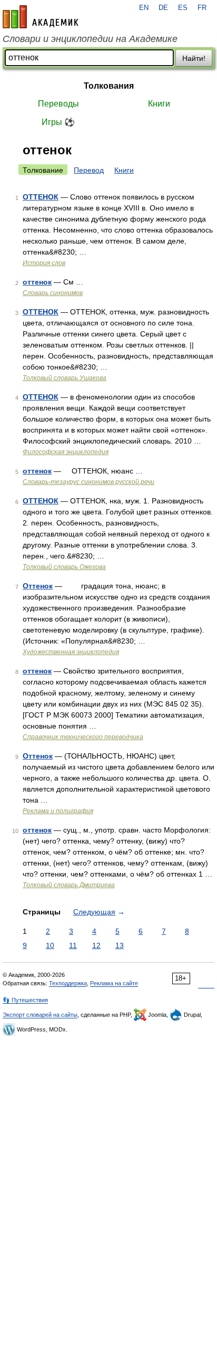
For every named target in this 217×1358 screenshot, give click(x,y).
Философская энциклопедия (65, 452)
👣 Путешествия (25, 1000)
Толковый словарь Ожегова (64, 567)
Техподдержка (68, 983)
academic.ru (40, 16)
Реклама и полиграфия (58, 811)
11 (73, 945)
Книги (159, 103)
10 (50, 945)
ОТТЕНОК (40, 197)
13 (119, 945)
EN (144, 8)
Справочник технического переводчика (83, 737)
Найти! (193, 58)
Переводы (58, 103)
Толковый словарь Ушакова (64, 378)
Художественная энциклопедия (71, 652)
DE (163, 8)
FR (202, 8)
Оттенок (38, 586)
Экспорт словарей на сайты (40, 1015)
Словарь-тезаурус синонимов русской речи (88, 482)
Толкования (109, 85)
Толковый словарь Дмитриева (69, 885)
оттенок (37, 282)
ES (183, 8)
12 (96, 945)
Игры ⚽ (58, 122)
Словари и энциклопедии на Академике (90, 39)
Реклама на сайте (114, 983)
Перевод (89, 170)
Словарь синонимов (53, 293)
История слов (44, 263)
